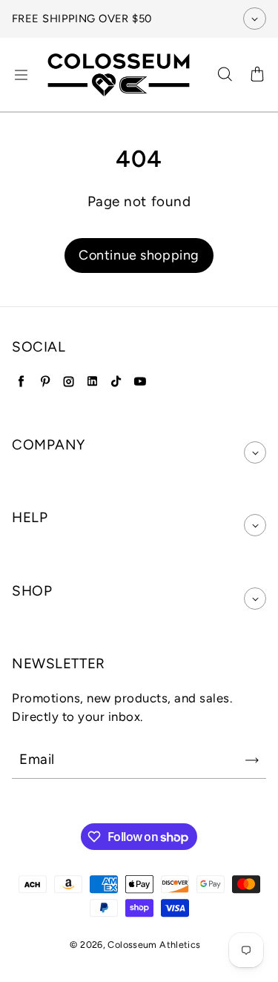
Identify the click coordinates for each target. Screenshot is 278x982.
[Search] (225, 75)
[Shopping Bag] (257, 75)
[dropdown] (255, 452)
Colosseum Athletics (153, 944)
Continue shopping (139, 255)
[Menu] (21, 75)
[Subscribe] (252, 760)
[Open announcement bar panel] (254, 18)
